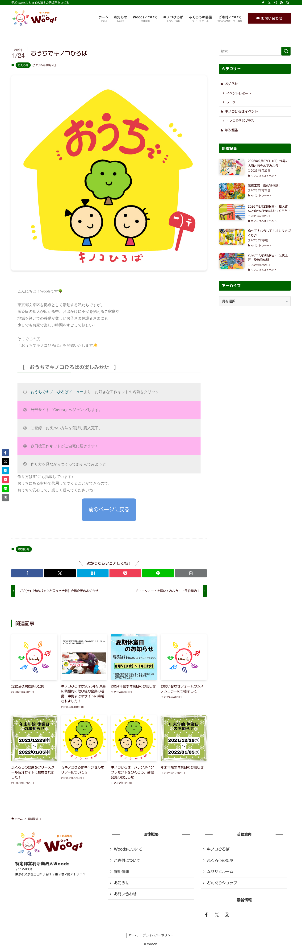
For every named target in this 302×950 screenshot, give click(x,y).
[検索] (288, 2)
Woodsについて (128, 849)
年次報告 (231, 130)
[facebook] (263, 2)
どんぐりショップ (222, 883)
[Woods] (35, 18)
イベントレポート (238, 93)
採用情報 (121, 871)
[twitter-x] (269, 2)
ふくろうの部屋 (220, 860)
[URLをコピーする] (191, 573)
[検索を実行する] (286, 51)
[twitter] (216, 914)
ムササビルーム (220, 871)
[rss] (281, 2)
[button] (27, 573)
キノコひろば (218, 849)
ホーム (133, 935)
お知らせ (23, 65)
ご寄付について (127, 860)
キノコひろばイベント (241, 111)
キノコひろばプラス (240, 120)
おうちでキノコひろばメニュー (57, 392)
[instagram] (275, 2)
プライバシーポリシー (158, 935)
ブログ (231, 102)
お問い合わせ (271, 18)
